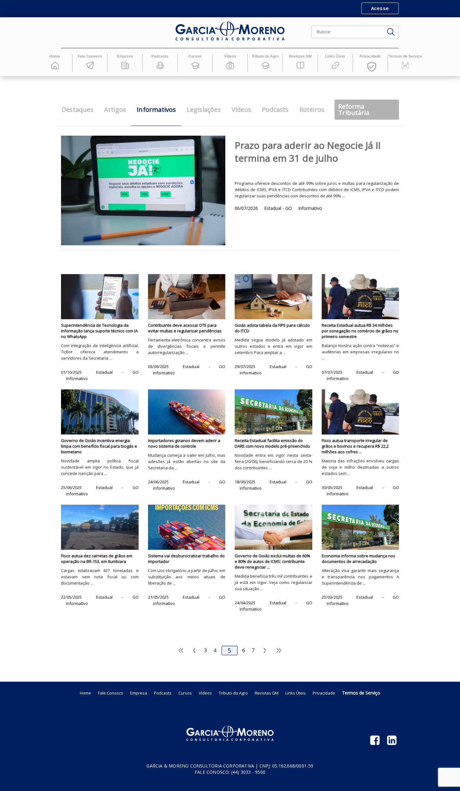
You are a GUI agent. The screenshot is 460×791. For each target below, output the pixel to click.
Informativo (310, 208)
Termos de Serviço (361, 693)
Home (85, 693)
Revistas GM (267, 693)
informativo (77, 378)
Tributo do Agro (233, 693)
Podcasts (162, 693)
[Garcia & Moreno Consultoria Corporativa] (230, 31)
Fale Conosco (110, 693)
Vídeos (205, 693)
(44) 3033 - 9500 (248, 772)
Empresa (138, 693)
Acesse (380, 8)
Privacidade (324, 693)
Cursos (185, 693)
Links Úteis (295, 693)
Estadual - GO (278, 208)
